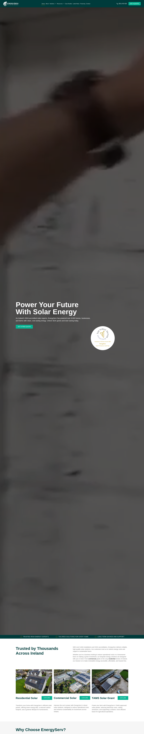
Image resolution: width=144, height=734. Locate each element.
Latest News (76, 3)
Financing (82, 3)
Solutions (52, 3)
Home (43, 3)
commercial (92, 659)
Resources (60, 3)
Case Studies (68, 3)
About (47, 3)
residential (111, 659)
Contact (88, 3)
